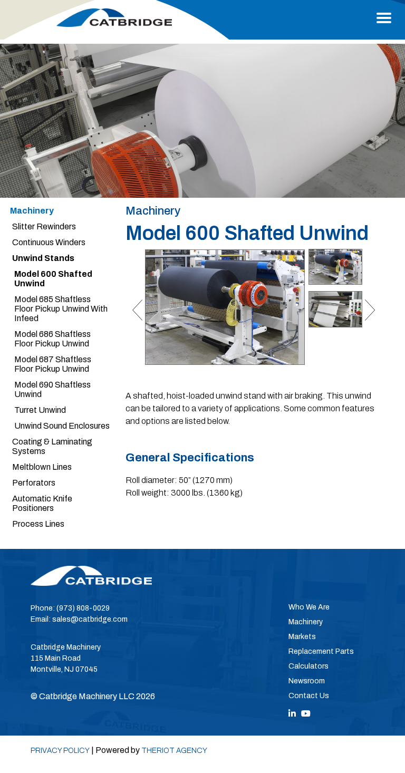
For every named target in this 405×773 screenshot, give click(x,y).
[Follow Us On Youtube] (306, 713)
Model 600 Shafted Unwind (53, 278)
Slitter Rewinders (44, 226)
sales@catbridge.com (90, 619)
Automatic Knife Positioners (42, 503)
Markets (302, 637)
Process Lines (38, 523)
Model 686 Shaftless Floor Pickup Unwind (52, 339)
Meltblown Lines (42, 466)
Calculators (308, 666)
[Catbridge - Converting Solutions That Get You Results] (114, 17)
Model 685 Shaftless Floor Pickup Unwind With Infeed (61, 309)
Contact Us (308, 696)
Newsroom (306, 681)
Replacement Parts (321, 651)
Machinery (32, 210)
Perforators (33, 482)
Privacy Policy (60, 751)
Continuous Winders (48, 242)
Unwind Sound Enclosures (62, 425)
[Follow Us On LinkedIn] (292, 713)
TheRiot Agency (174, 751)
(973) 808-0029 (83, 608)
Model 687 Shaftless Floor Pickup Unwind (52, 364)
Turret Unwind (40, 409)
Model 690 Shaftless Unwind (52, 389)
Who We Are (309, 607)
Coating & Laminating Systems (52, 446)
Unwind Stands (43, 258)
